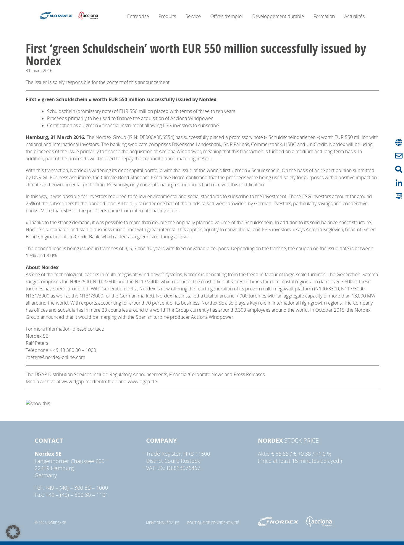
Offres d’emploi (226, 16)
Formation (324, 16)
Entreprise (138, 16)
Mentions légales (162, 522)
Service (193, 16)
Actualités (354, 16)
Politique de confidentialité (213, 522)
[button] (13, 532)
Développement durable (278, 16)
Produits (167, 16)
